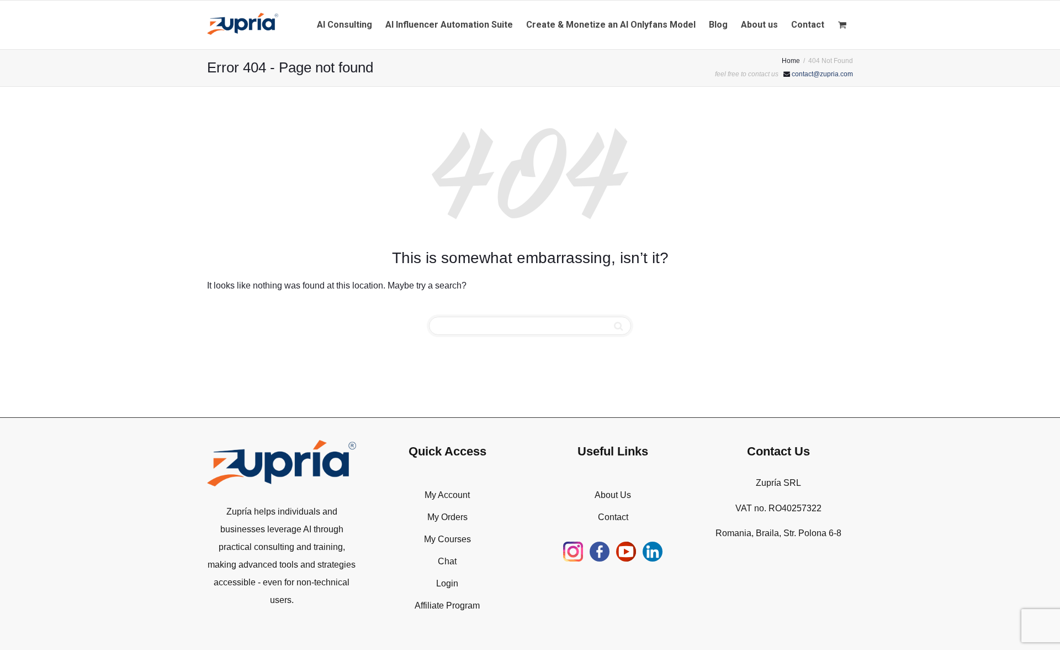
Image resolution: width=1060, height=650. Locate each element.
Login (447, 583)
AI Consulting (344, 24)
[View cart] (842, 25)
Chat (447, 561)
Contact (807, 24)
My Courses (447, 539)
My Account (447, 495)
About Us (613, 495)
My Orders (447, 517)
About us (759, 24)
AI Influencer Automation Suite (449, 24)
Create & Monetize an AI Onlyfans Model (611, 24)
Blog (718, 24)
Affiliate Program (447, 605)
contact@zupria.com (822, 74)
